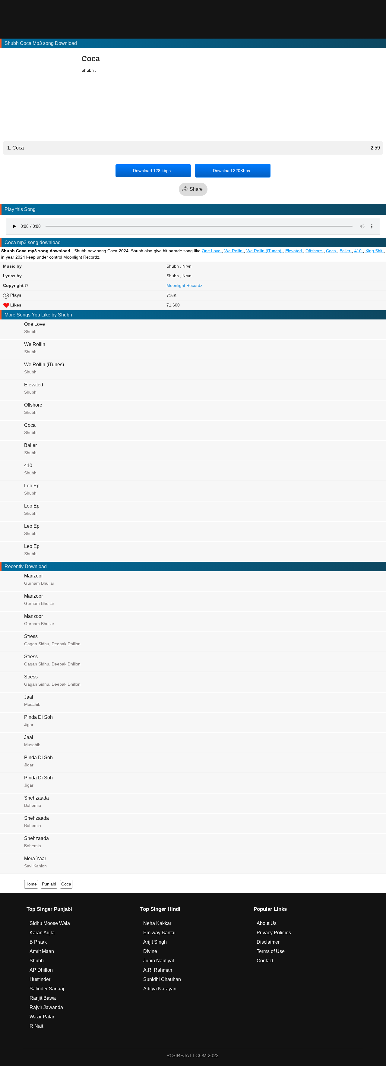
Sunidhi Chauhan (162, 979)
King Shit (374, 250)
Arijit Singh (155, 942)
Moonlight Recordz (184, 285)
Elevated (294, 250)
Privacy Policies (274, 932)
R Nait (36, 1026)
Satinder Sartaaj (47, 988)
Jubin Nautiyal (158, 960)
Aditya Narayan (159, 988)
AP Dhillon (41, 970)
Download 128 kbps (152, 170)
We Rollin (234, 250)
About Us (267, 923)
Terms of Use (271, 951)
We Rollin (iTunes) (264, 250)
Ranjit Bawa (43, 998)
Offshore (314, 250)
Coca (331, 250)
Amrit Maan (42, 951)
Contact (265, 960)
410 (358, 250)
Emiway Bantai (159, 932)
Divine (150, 951)
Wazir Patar (42, 1016)
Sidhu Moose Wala (50, 923)
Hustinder (40, 979)
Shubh (88, 70)
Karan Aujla (42, 932)
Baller (346, 250)
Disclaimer (268, 942)
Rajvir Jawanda (46, 1007)
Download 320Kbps (231, 170)
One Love (212, 250)
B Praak (38, 942)
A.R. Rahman (157, 970)
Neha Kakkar (157, 923)
